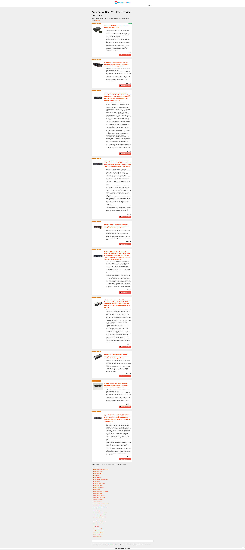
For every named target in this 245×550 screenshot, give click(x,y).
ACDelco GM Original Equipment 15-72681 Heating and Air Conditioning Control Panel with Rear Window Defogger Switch (116, 356)
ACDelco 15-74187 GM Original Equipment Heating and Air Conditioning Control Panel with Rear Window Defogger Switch (116, 385)
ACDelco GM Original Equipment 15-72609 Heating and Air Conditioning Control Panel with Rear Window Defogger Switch (116, 64)
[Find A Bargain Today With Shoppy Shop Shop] (122, 3)
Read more (97, 20)
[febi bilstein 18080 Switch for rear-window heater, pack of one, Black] (98, 30)
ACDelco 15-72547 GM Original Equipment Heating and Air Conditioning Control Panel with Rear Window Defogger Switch (116, 226)
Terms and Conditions (119, 548)
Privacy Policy (127, 548)
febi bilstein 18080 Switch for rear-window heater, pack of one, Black (116, 26)
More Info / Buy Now (125, 54)
